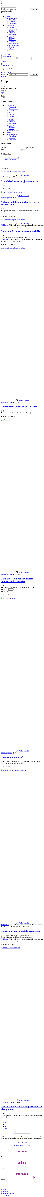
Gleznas (11, 49)
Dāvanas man (9, 25)
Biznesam (12, 22)
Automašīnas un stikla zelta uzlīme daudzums (15, 413)
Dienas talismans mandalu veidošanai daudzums (16, 937)
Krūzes (11, 27)
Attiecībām (12, 20)
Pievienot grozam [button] (6, 197)
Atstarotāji (12, 40)
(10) (12, 160)
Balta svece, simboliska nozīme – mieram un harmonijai (18, 580)
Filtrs (22, 150)
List (2, 94)
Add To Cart (5, 225)
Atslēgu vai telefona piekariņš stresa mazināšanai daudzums (20, 211)
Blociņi (11, 47)
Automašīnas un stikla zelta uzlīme (19, 406)
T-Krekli (12, 38)
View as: (3, 90)
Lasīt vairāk (4, 177)
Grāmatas (8, 16)
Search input (5, 9)
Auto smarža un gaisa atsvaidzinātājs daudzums (16, 237)
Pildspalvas (12, 34)
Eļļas (10, 51)
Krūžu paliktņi (13, 29)
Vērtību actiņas (14, 45)
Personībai (12, 23)
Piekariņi (12, 32)
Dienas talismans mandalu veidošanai (20, 931)
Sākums (3, 76)
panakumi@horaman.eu (22, 1145)
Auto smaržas (13, 43)
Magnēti (11, 31)
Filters (3, 86)
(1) (12, 158)
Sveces (11, 36)
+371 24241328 (22, 1142)
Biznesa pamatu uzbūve (13, 757)
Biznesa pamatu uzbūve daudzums (12, 763)
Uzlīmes (11, 41)
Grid (2, 92)
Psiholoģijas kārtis (11, 18)
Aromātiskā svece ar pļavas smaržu (19, 181)
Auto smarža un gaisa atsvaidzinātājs (20, 231)
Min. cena (4, 148)
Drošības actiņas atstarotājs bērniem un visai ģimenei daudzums (21, 1115)
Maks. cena (30, 148)
